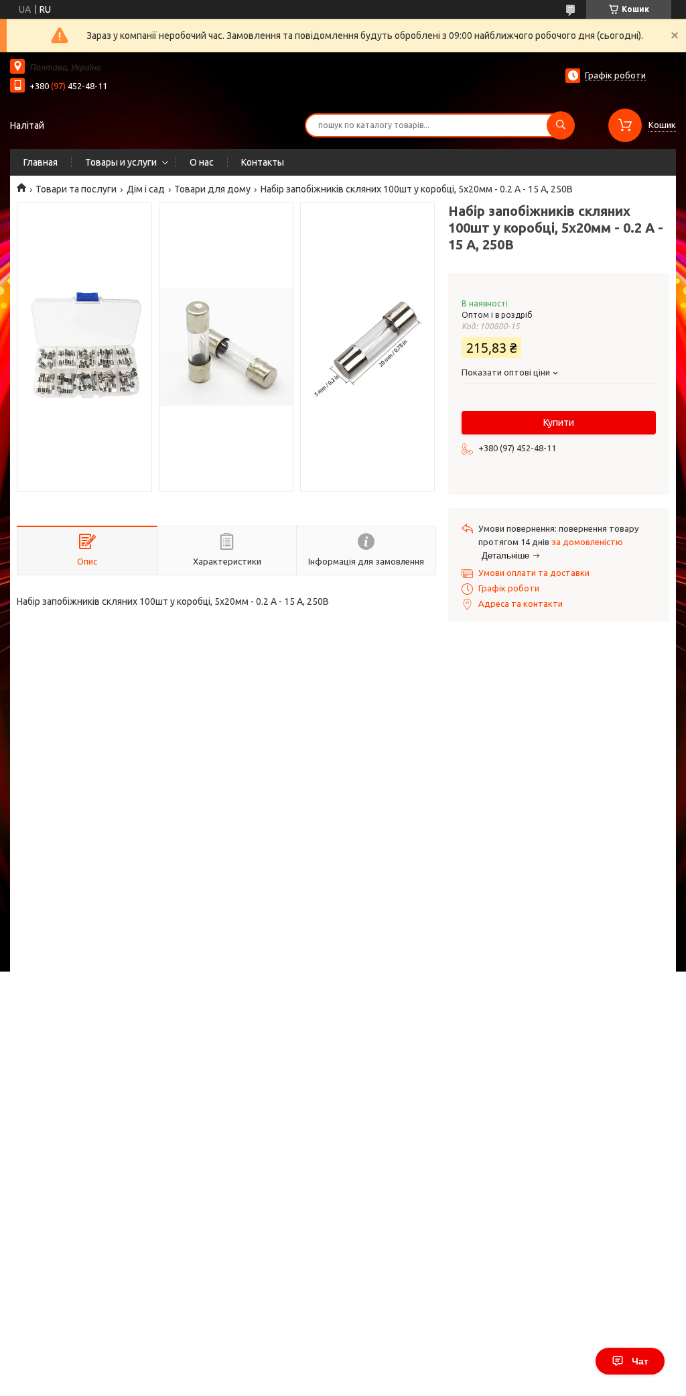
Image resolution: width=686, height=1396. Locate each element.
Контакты (262, 162)
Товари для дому (212, 189)
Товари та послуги (76, 189)
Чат (640, 1361)
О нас (202, 162)
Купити (558, 422)
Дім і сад (146, 189)
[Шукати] (561, 125)
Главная (40, 162)
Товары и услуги (121, 162)
